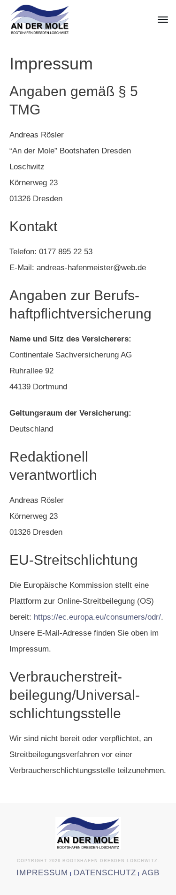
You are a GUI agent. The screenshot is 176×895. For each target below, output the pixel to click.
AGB (151, 872)
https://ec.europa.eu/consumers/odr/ (97, 617)
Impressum (42, 872)
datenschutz (105, 872)
